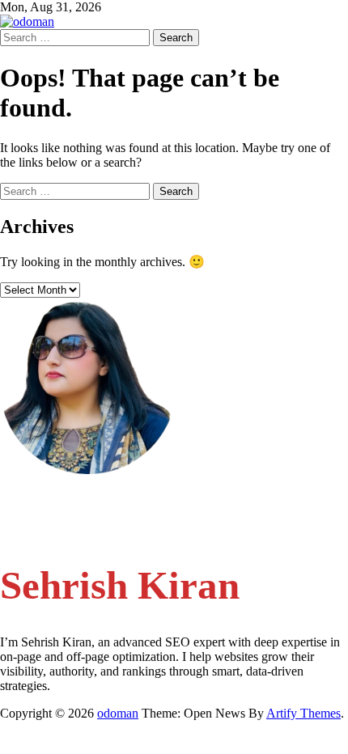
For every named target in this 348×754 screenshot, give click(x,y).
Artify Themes (303, 713)
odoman (117, 713)
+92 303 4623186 (79, 529)
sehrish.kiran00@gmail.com (103, 498)
